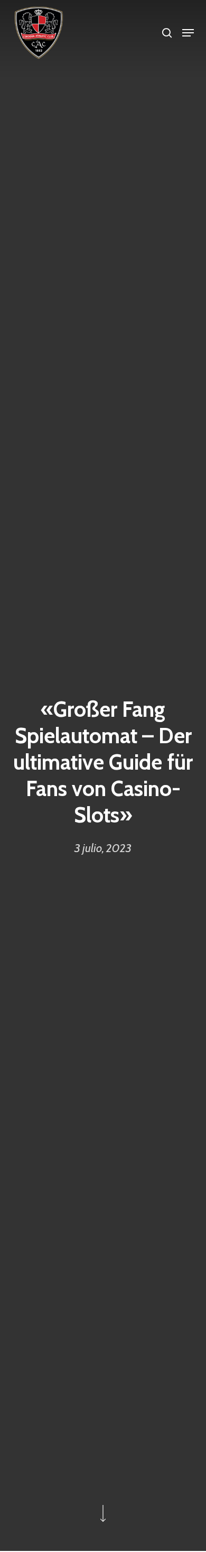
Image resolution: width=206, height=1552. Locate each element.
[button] (188, 32)
